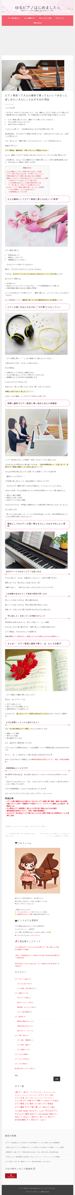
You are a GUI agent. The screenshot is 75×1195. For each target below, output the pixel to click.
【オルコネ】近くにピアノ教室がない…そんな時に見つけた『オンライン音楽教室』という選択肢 (55, 835)
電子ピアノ (35, 1120)
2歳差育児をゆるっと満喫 (25, 914)
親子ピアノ (51, 1117)
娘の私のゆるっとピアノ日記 (24, 1068)
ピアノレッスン (39, 1098)
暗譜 (40, 1114)
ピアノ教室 (19, 1104)
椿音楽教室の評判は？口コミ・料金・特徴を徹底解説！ (26, 811)
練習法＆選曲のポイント (24, 1021)
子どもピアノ (51, 1110)
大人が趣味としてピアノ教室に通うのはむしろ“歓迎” (24, 171)
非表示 (29, 168)
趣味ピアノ (45, 826)
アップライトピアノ (36, 1092)
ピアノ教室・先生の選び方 (25, 988)
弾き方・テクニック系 (24, 1002)
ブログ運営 (18, 1111)
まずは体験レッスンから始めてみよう (21, 189)
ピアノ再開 (36, 1100)
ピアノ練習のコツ (29, 18)
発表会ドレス (27, 1117)
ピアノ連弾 (42, 1107)
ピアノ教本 (29, 1104)
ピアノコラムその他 (21, 1059)
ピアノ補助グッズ (22, 1049)
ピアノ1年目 (49, 1095)
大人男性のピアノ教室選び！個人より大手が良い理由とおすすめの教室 (32, 808)
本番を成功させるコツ (24, 1026)
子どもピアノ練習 (22, 1114)
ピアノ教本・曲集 (22, 1045)
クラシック (25, 1095)
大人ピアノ (38, 826)
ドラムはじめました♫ (23, 912)
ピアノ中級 (27, 1101)
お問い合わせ (37, 23)
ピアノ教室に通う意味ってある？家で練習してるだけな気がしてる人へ (20, 835)
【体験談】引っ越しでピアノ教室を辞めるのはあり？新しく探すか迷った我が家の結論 (31, 1152)
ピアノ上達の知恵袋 (23, 1012)
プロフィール (59, 18)
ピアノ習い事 (31, 826)
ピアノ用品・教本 (20, 1035)
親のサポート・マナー (24, 1031)
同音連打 (25, 1111)
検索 (16, 1075)
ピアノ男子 (37, 1104)
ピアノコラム (29, 1098)
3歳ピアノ (18, 1092)
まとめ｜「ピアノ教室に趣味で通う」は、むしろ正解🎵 (25, 187)
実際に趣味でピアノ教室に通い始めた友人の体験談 (23, 176)
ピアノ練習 (19, 1107)
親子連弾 (18, 1120)
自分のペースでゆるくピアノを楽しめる (22, 180)
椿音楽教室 (45, 1114)
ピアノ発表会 (19, 1017)
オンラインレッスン (49, 1092)
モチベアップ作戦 (22, 998)
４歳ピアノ (43, 1120)
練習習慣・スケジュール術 (25, 1007)
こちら (32, 904)
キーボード (18, 1095)
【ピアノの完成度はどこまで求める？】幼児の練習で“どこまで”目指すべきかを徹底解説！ (33, 1142)
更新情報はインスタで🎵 (17, 192)
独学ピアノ (53, 1114)
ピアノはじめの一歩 (17, 826)
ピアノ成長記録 (54, 1101)
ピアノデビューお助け (22, 979)
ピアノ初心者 (45, 1101)
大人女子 (41, 1111)
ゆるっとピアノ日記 (45, 18)
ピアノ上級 (18, 1101)
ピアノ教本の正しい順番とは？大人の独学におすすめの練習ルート (36, 636)
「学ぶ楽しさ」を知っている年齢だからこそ (24, 185)
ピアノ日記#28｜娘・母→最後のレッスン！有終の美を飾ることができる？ (28, 1161)
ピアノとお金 (19, 1098)
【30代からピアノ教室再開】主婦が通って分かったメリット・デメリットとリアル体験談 (32, 1157)
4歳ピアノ (26, 1092)
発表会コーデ (18, 1117)
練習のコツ (35, 1117)
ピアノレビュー (49, 1098)
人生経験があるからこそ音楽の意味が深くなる (24, 183)
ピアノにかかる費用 (21, 1054)
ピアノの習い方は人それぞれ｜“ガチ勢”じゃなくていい (24, 174)
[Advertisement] (37, 40)
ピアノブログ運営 (20, 1064)
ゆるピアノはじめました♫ (37, 7)
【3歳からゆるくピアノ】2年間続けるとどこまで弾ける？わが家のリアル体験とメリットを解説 (34, 1147)
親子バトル (43, 1117)
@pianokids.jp (47, 793)
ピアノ (41, 1095)
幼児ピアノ (34, 1114)
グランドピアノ (33, 1095)
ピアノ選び (50, 1107)
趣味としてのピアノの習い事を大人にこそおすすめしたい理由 (27, 178)
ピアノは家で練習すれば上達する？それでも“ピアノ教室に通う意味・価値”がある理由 (37, 801)
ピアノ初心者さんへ (14, 18)
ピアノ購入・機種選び (24, 1040)
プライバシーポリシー (33, 1191)
